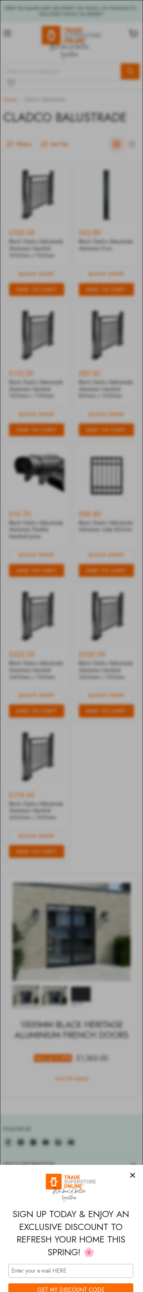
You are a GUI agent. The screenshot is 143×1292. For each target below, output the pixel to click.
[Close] (132, 1175)
